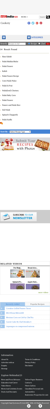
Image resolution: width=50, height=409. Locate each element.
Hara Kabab (7, 56)
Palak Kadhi (7, 119)
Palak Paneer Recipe (10, 76)
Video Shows (6, 385)
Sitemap (4, 368)
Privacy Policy (30, 362)
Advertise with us (7, 362)
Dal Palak (6, 110)
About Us (4, 359)
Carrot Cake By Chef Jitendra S (18, 322)
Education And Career (9, 382)
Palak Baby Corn (9, 95)
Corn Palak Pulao (9, 81)
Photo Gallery (30, 385)
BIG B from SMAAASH (15, 313)
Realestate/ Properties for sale (36, 395)
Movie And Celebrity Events (11, 389)
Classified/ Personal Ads (34, 389)
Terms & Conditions (32, 359)
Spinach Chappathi (10, 114)
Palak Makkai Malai (10, 61)
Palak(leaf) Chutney (10, 90)
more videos (43, 292)
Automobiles (30, 392)
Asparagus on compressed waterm (20, 326)
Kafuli (4, 71)
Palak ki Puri (7, 85)
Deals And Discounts (9, 392)
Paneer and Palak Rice (11, 105)
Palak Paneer (7, 66)
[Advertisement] (25, 6)
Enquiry (4, 365)
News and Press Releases (10, 379)
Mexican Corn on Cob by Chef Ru (19, 317)
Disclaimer (29, 365)
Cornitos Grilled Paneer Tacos (18, 308)
